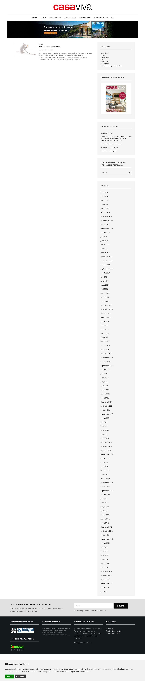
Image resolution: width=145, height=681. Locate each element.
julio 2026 (104, 192)
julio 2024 (104, 277)
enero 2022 (105, 398)
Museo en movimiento (109, 147)
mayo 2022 (105, 382)
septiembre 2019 (107, 491)
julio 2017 (104, 591)
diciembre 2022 (106, 354)
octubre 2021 (105, 410)
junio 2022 (104, 378)
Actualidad (70, 18)
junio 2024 (104, 281)
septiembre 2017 (107, 583)
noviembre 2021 (107, 406)
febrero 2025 (105, 253)
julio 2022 (104, 374)
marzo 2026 (105, 208)
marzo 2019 (105, 515)
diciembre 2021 (106, 402)
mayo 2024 (105, 285)
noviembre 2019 (107, 483)
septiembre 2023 (107, 317)
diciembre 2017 (106, 571)
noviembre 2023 (107, 309)
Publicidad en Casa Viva (83, 642)
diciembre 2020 (106, 442)
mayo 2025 (105, 245)
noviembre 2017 (107, 575)
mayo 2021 (105, 430)
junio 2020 (104, 466)
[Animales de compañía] (24, 49)
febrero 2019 (105, 519)
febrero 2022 (105, 394)
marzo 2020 (105, 479)
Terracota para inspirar (108, 151)
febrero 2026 (105, 212)
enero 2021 (105, 438)
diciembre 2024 (106, 257)
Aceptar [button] (10, 676)
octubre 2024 (106, 265)
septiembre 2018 (107, 539)
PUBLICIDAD (85, 18)
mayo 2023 (105, 333)
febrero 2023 (105, 345)
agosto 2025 (105, 233)
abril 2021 (104, 434)
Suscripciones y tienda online (111, 66)
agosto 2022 (105, 370)
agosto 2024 (105, 273)
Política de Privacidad (98, 610)
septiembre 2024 (107, 269)
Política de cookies (113, 634)
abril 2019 (104, 511)
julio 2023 (104, 325)
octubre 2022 (106, 362)
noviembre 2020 (107, 446)
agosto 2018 (105, 543)
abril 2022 (104, 386)
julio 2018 (104, 547)
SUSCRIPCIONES (101, 18)
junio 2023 (104, 329)
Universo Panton (107, 133)
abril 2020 (104, 475)
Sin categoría (105, 61)
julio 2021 (104, 422)
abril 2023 (104, 337)
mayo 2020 (105, 471)
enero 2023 (105, 350)
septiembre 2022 (107, 366)
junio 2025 (104, 241)
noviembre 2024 (107, 261)
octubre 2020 (106, 450)
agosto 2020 (105, 458)
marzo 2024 (105, 293)
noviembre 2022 (107, 358)
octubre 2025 (105, 225)
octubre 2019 (105, 487)
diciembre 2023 (106, 305)
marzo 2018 (105, 563)
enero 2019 (105, 523)
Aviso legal (110, 629)
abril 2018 (104, 559)
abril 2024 (104, 289)
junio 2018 (104, 551)
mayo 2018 (105, 555)
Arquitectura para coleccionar (111, 144)
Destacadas (105, 57)
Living (43, 18)
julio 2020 (104, 462)
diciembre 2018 (106, 527)
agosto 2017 (105, 587)
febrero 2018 (105, 567)
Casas (34, 18)
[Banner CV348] (72, 29)
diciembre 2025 (106, 216)
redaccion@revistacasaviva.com (52, 632)
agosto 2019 (105, 495)
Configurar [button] (20, 676)
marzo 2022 (105, 390)
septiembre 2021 (107, 414)
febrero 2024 (105, 297)
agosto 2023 (105, 321)
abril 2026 (104, 204)
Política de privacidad (114, 631)
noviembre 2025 (107, 220)
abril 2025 (104, 249)
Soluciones (55, 18)
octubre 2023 (106, 313)
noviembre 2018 (107, 531)
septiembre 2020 (107, 454)
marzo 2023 (105, 341)
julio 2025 (104, 237)
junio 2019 (104, 503)
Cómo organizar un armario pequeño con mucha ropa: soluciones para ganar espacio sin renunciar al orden (116, 138)
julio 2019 (104, 499)
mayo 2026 (105, 200)
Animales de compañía (49, 47)
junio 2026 (104, 196)
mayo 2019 (105, 507)
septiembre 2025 (107, 229)
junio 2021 (104, 426)
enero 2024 (105, 301)
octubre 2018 (106, 535)
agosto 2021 (105, 418)
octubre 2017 (105, 579)
